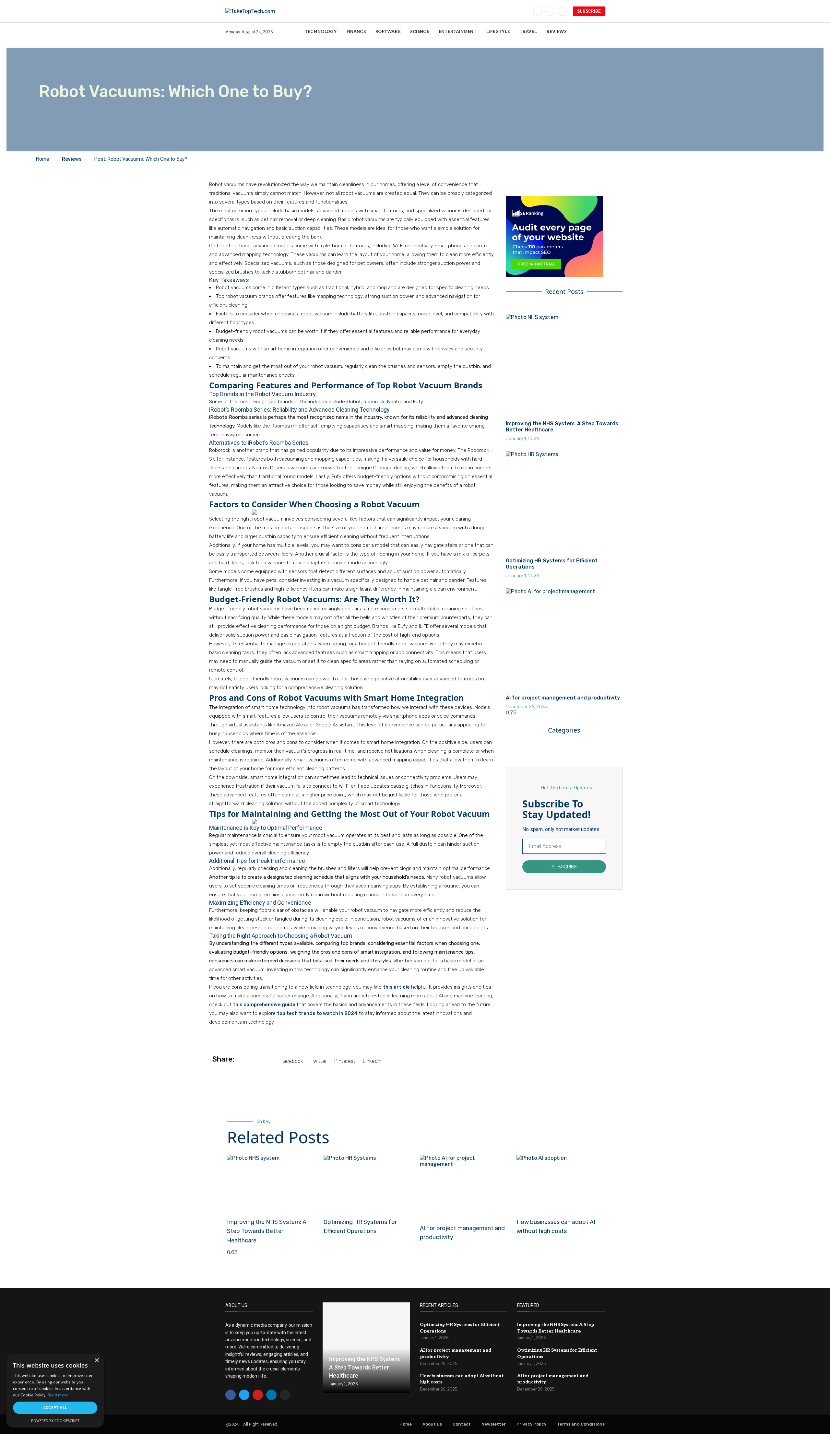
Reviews (556, 31)
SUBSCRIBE (589, 11)
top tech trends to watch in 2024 (317, 1013)
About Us (432, 1424)
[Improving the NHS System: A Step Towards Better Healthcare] (366, 1347)
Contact (462, 1424)
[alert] (55, 1391)
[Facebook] (537, 11)
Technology (321, 31)
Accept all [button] (55, 1407)
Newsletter (493, 1424)
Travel (528, 31)
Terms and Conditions (581, 1424)
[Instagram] (562, 11)
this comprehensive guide (264, 1004)
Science (419, 31)
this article (396, 987)
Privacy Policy (531, 1424)
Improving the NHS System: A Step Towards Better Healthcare (266, 1231)
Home (405, 1424)
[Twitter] (549, 11)
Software (387, 31)
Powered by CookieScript (55, 1420)
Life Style (498, 31)
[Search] (601, 32)
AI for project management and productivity (563, 698)
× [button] (96, 1360)
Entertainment (457, 31)
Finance (356, 31)
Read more (58, 1395)
